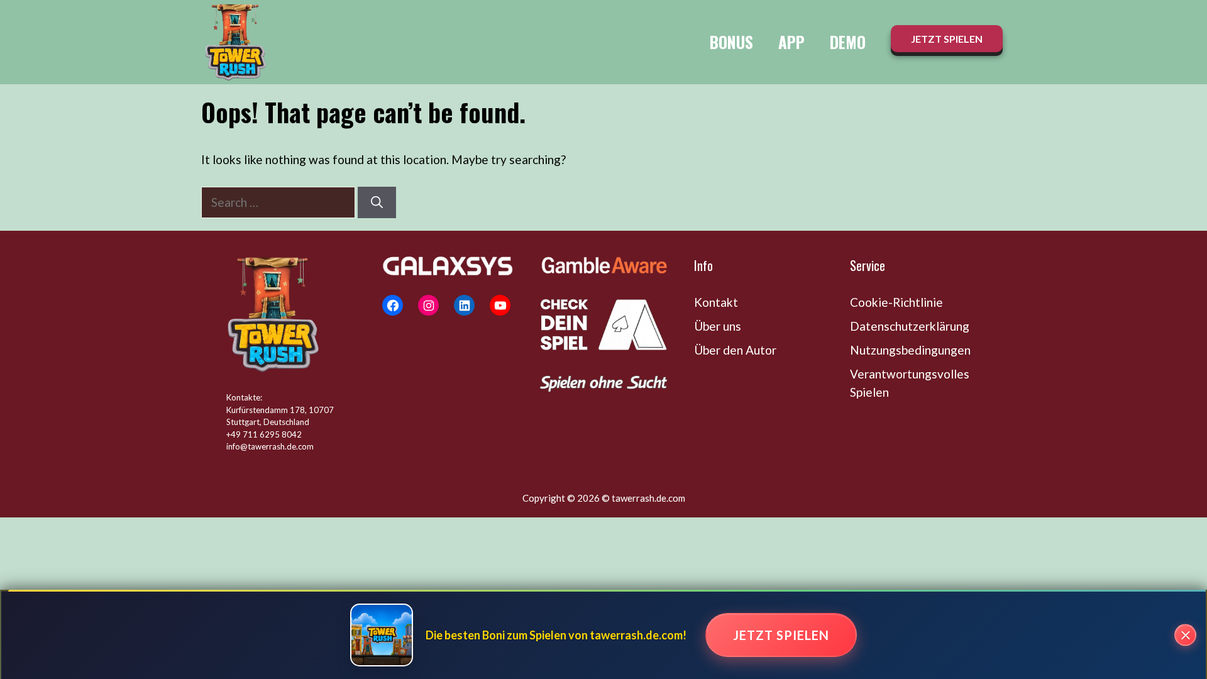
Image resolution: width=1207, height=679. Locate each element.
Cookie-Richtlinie (896, 302)
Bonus (731, 41)
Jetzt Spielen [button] (947, 39)
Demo (848, 41)
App (791, 41)
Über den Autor (735, 350)
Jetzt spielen (781, 635)
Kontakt (716, 302)
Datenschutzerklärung (909, 326)
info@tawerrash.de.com (270, 446)
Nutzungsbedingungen (910, 350)
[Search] (377, 203)
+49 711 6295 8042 (264, 434)
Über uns (717, 326)
